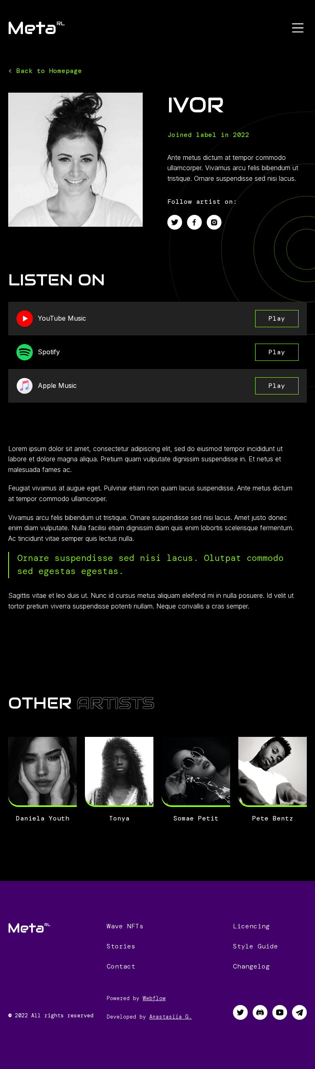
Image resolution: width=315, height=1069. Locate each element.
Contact (121, 966)
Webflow (154, 998)
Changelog (251, 966)
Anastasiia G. (170, 1016)
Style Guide (255, 946)
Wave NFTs (125, 926)
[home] (36, 27)
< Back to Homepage (45, 70)
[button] (297, 28)
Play (277, 318)
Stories (121, 946)
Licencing (251, 926)
